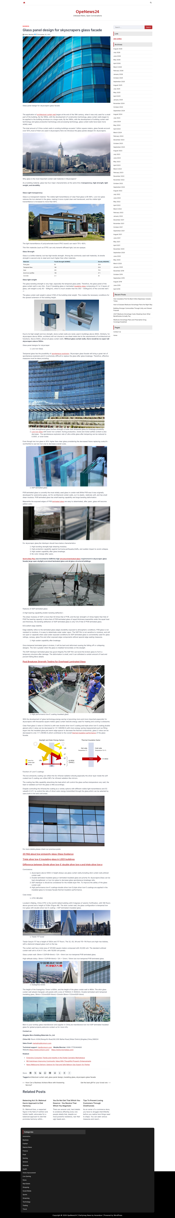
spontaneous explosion (60, 354)
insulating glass (80, 286)
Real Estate (26, 1183)
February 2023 (118, 172)
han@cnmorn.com (45, 1047)
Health (25, 1169)
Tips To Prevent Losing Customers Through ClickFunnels (93, 1103)
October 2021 (118, 227)
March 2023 (117, 169)
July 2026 (116, 52)
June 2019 (116, 285)
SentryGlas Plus (29, 559)
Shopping (26, 1187)
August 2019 (117, 281)
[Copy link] (69, 1073)
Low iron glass (37, 432)
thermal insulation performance (84, 733)
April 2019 (116, 289)
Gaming (25, 1158)
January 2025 (118, 100)
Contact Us (117, 332)
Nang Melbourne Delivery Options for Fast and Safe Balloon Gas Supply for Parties (58, 1065)
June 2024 (117, 121)
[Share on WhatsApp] (45, 1073)
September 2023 (119, 147)
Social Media (27, 1191)
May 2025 (116, 92)
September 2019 (119, 278)
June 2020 (117, 256)
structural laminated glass (70, 559)
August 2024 (117, 114)
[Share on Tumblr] (60, 1073)
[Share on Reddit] (55, 1073)
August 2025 (117, 85)
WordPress (118, 1215)
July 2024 (116, 118)
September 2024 (119, 110)
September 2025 (119, 81)
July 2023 (116, 154)
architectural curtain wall (46, 115)
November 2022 (118, 180)
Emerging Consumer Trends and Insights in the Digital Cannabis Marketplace (55, 1058)
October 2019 (118, 274)
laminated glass (58, 501)
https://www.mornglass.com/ (62, 1050)
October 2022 (118, 183)
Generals (25, 1165)
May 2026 (116, 60)
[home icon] (24, 2)
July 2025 (116, 89)
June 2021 (116, 238)
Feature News (27, 1147)
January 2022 (118, 216)
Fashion (25, 1143)
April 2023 (117, 165)
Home (115, 335)
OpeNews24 (87, 11)
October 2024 (118, 107)
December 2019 (118, 271)
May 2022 (116, 201)
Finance (25, 1151)
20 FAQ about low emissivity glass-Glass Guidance (48, 854)
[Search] (150, 2)
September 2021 (119, 231)
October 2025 (118, 78)
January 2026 (118, 74)
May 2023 (116, 161)
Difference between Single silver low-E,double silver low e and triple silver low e (62, 864)
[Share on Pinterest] (50, 1073)
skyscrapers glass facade (86, 1077)
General (25, 1162)
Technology (26, 1202)
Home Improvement (29, 1173)
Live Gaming (27, 1176)
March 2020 (117, 263)
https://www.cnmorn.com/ (39, 1050)
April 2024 (117, 129)
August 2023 (117, 151)
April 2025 (116, 96)
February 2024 (118, 136)
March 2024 (117, 132)
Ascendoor (98, 1215)
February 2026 (118, 70)
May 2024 (116, 125)
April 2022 (117, 205)
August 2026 (117, 49)
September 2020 (119, 252)
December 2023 (118, 140)
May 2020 (116, 260)
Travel (25, 1209)
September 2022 (119, 187)
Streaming (26, 1198)
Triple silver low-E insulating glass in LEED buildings (49, 859)
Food (24, 1154)
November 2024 (118, 103)
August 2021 (117, 234)
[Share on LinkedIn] (40, 1073)
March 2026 (117, 67)
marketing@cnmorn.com (42, 1043)
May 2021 (116, 241)
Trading (25, 1205)
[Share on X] (35, 1073)
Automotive (26, 1136)
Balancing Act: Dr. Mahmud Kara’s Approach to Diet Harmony (34, 1103)
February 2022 (118, 212)
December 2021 (118, 220)
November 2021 (118, 223)
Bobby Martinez (29, 34)
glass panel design (56, 1077)
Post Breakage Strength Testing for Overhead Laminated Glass (54, 661)
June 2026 (117, 56)
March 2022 (117, 209)
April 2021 (116, 245)
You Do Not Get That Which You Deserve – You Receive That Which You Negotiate (66, 1103)
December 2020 (118, 249)
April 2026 (117, 63)
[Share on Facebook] (30, 1073)
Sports (25, 1194)
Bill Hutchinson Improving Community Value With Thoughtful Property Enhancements (58, 1061)
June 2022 (117, 198)
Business (26, 26)
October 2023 (118, 143)
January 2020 (118, 267)
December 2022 (118, 176)
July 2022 (116, 194)
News (24, 1180)
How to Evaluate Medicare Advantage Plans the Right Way (132, 304)
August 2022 (117, 191)
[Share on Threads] (64, 1073)
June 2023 (117, 158)
